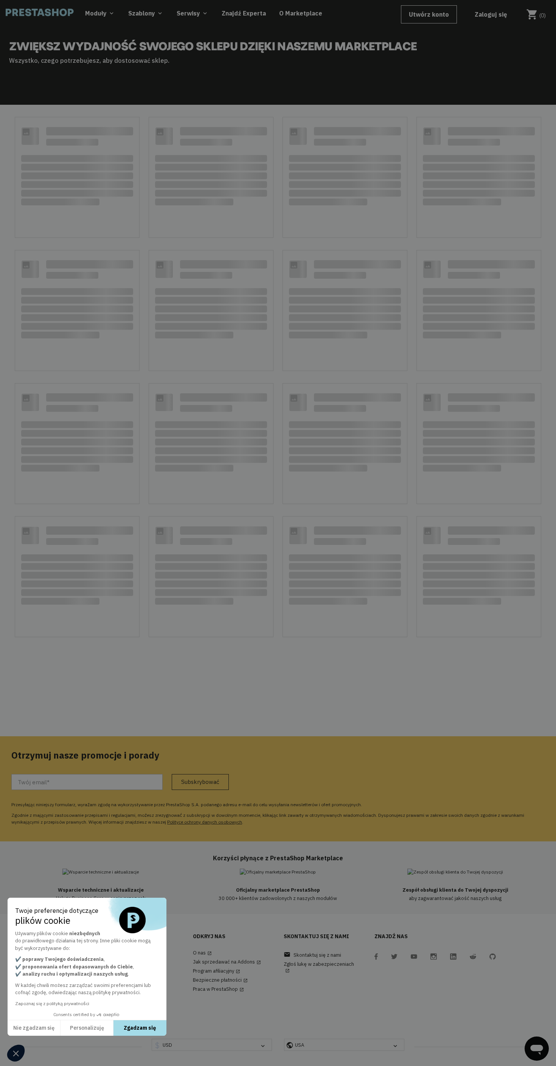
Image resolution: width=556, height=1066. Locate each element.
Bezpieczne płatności (220, 980)
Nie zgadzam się (33, 1027)
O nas (202, 953)
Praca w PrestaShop (218, 989)
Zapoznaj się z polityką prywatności (52, 1003)
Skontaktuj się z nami (312, 954)
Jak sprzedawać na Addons (227, 962)
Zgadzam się (140, 1027)
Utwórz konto (429, 14)
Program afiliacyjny (216, 971)
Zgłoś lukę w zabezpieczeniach (319, 967)
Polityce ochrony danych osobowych (204, 822)
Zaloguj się (491, 14)
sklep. (160, 60)
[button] (16, 1053)
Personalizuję (87, 1027)
